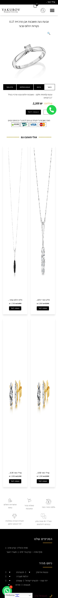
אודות (17, 585)
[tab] (49, 87)
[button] (52, 10)
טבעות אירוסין (42, 572)
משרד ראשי (12, 552)
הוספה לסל (33, 112)
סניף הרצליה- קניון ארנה (17, 548)
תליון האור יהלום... (43, 300)
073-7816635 (40, 596)
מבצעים (27, 585)
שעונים (19, 580)
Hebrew (10, 595)
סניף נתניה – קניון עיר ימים (31, 552)
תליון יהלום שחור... (15, 300)
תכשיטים (20, 572)
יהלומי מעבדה (22, 576)
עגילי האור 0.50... (42, 472)
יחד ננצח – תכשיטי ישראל (36, 580)
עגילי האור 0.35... (15, 472)
